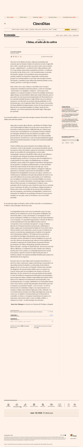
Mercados (22, 29)
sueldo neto (25, 406)
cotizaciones (60, 406)
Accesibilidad (36, 444)
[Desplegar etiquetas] (52, 321)
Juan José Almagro (15, 51)
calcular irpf (8, 406)
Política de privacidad (29, 444)
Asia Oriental (20, 321)
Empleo (61, 35)
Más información (13, 327)
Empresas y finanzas (15, 29)
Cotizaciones (31, 29)
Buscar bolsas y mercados (68, 136)
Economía (26, 29)
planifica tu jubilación (34, 406)
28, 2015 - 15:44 (14, 53)
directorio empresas (51, 406)
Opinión (50, 29)
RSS (41, 444)
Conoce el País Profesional (41, 413)
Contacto (5, 444)
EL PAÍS (54, 29)
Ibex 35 (8, 17)
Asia (24, 321)
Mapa (40, 444)
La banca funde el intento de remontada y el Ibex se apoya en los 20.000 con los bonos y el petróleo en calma (70, 126)
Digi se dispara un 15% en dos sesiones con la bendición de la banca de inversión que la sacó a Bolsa (70, 120)
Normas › (51, 315)
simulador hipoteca (16, 406)
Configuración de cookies (21, 444)
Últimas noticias (45, 29)
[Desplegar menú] (5, 23)
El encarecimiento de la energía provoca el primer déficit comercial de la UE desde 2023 (70, 115)
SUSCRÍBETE (67, 29)
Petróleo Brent (35, 17)
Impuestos (66, 35)
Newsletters (45, 444)
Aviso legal (9, 444)
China (16, 321)
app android (75, 406)
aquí (38, 327)
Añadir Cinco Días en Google (47, 56)
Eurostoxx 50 (51, 17)
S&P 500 (21, 17)
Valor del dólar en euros (67, 17)
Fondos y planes (38, 29)
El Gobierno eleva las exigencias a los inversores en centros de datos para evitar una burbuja (70, 110)
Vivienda (57, 35)
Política (70, 35)
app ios (69, 406)
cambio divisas (42, 406)
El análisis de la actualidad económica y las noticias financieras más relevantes (27, 311)
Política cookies (14, 444)
